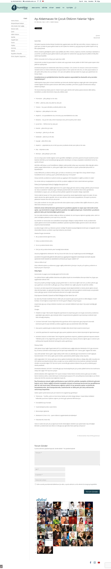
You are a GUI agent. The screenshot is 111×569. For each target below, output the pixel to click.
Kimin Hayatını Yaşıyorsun (18, 56)
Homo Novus (15, 20)
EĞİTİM (44, 7)
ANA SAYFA (36, 7)
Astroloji (13, 48)
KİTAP (51, 7)
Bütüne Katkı (14, 29)
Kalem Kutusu (54, 22)
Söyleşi (13, 45)
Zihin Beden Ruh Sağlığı (17, 26)
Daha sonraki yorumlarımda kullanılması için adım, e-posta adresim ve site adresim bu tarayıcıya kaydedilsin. (67, 484)
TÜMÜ (25, 18)
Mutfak (13, 37)
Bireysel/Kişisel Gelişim (17, 23)
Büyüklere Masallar (16, 53)
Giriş (85, 1)
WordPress (38, 562)
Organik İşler (14, 40)
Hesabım (90, 1)
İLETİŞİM (70, 7)
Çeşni (12, 31)
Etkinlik (13, 51)
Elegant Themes (16, 562)
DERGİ (58, 7)
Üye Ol (81, 1)
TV (63, 7)
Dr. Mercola (38, 22)
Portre (13, 42)
